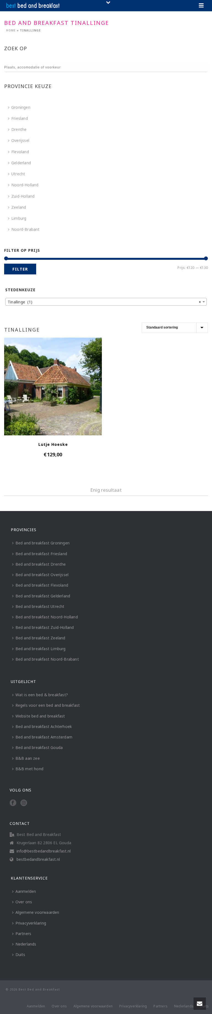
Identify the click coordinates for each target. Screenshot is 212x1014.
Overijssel (20, 140)
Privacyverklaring (30, 923)
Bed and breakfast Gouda (39, 747)
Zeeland (18, 207)
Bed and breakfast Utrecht (40, 606)
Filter (20, 269)
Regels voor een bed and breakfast (47, 705)
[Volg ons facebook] (13, 803)
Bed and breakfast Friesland (41, 553)
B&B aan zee (27, 758)
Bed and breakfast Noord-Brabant (47, 659)
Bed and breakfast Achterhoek (43, 726)
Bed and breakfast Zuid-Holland (44, 627)
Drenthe (18, 129)
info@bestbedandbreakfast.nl (44, 851)
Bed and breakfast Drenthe (40, 564)
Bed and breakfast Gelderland (42, 596)
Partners (23, 933)
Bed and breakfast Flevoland (41, 585)
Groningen (20, 107)
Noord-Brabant (25, 229)
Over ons (23, 901)
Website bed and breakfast (40, 716)
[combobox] (106, 302)
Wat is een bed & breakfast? (41, 694)
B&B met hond (29, 768)
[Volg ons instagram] (23, 803)
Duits (20, 954)
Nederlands (25, 944)
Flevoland (20, 151)
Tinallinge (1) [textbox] (104, 302)
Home (11, 30)
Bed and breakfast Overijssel (42, 574)
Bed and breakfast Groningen (42, 543)
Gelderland (21, 162)
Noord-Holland (25, 184)
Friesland (19, 118)
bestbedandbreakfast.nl (38, 859)
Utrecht (18, 173)
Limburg (18, 218)
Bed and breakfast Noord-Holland (46, 616)
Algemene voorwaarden (37, 912)
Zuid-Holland (23, 196)
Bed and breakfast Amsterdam (43, 737)
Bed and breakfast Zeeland (40, 637)
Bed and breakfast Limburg (40, 648)
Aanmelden (25, 891)
